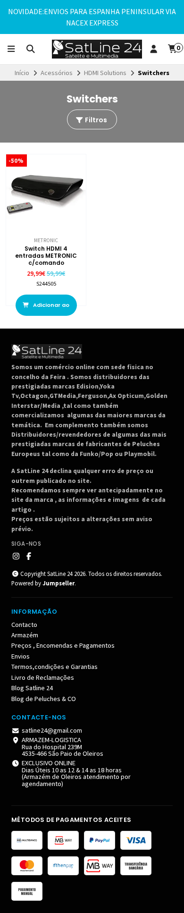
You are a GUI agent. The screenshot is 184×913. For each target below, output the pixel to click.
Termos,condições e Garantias (54, 666)
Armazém (24, 635)
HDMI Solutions (105, 72)
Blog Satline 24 (32, 688)
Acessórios (57, 72)
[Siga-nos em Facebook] (28, 556)
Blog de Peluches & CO (43, 698)
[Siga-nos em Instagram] (16, 556)
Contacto (24, 624)
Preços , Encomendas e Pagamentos (63, 645)
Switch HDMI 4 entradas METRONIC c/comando (46, 255)
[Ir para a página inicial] (97, 49)
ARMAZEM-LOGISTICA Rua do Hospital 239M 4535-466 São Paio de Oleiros (62, 746)
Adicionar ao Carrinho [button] (50, 308)
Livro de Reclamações (42, 677)
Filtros (95, 120)
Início (22, 72)
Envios (20, 656)
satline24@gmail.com (52, 730)
